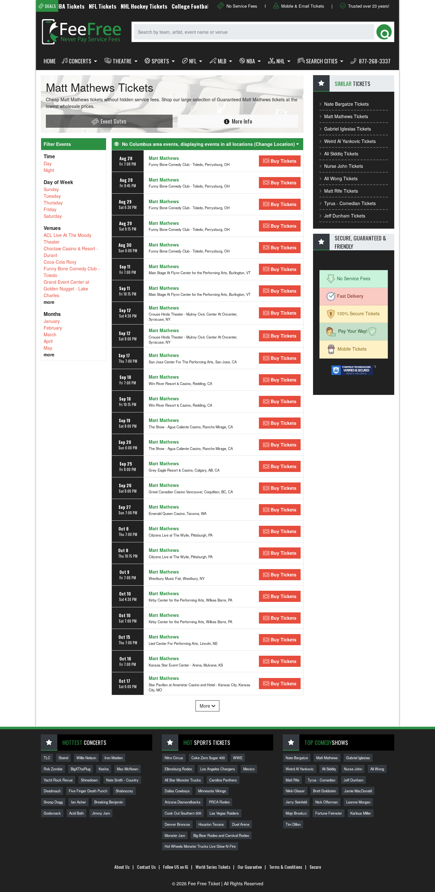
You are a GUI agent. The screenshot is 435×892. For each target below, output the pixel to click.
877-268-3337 (374, 61)
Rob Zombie (53, 768)
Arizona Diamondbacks (183, 801)
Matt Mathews (164, 158)
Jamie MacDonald (358, 790)
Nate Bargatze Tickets (346, 104)
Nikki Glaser (295, 790)
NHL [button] (281, 61)
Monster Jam (175, 835)
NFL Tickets (89, 6)
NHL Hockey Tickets (131, 6)
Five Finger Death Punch (88, 790)
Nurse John (353, 768)
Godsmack (52, 813)
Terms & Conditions (285, 866)
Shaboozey (124, 790)
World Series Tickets (213, 866)
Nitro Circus (174, 757)
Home (50, 61)
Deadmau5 (52, 790)
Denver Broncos (177, 824)
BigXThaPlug (80, 768)
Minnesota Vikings (212, 790)
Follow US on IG (175, 866)
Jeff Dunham (353, 779)
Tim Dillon (293, 824)
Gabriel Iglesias (358, 757)
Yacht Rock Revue (58, 779)
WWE (237, 757)
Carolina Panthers (223, 779)
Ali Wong (377, 768)
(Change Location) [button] (275, 144)
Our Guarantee (250, 866)
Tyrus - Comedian (321, 779)
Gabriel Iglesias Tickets (347, 128)
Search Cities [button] (322, 61)
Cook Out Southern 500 (183, 813)
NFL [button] (193, 61)
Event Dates (112, 121)
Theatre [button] (123, 61)
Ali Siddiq (329, 768)
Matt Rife (292, 779)
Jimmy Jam (101, 813)
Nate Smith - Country (122, 779)
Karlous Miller (360, 813)
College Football (178, 6)
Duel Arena (240, 824)
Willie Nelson (86, 757)
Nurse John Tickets (343, 166)
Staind (63, 757)
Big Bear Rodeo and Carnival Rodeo (221, 835)
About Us (122, 866)
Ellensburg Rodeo (178, 768)
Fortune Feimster (328, 813)
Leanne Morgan (358, 801)
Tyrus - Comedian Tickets (350, 203)
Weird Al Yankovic (300, 768)
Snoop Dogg (53, 801)
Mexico (248, 768)
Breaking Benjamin (108, 801)
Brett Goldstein (324, 790)
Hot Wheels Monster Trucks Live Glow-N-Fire (200, 846)
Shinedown (89, 779)
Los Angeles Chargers (217, 768)
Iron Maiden (113, 757)
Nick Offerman (326, 801)
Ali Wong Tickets (341, 178)
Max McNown (127, 768)
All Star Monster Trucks (183, 779)
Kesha (104, 768)
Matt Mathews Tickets (346, 116)
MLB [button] (223, 61)
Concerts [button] (81, 61)
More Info (241, 121)
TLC (47, 757)
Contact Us (146, 866)
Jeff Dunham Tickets (344, 215)
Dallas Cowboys (177, 790)
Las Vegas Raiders (224, 813)
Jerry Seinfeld (296, 801)
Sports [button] (161, 61)
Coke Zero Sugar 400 (208, 757)
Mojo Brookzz (296, 813)
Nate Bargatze (297, 757)
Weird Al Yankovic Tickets (350, 141)
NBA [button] (251, 61)
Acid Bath (76, 813)
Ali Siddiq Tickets (341, 153)
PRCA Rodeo (219, 801)
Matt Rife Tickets (341, 191)
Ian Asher (78, 801)
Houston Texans (211, 824)
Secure (315, 866)
